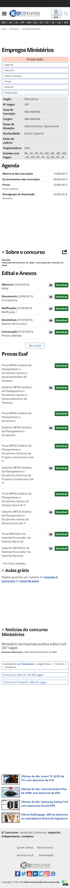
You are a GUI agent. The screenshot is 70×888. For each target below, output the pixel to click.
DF (47, 22)
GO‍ (59, 22)
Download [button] (61, 365)
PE (43, 157)
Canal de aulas (29, 581)
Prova (7, 81)
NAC (4, 22)
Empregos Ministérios (31, 29)
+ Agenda (8, 64)
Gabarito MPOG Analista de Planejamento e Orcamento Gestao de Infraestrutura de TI (16, 517)
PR (38, 157)
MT (53, 153)
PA (27, 157)
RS (57, 157)
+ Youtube (58, 663)
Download (61, 284)
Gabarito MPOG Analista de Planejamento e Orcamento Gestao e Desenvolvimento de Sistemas (16, 394)
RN (52, 157)
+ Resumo (8, 70)
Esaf (27, 148)
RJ (48, 157)
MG (64, 153)
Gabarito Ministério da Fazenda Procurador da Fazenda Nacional (16, 551)
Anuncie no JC (25, 855)
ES (53, 22)
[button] (51, 285)
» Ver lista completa (14, 563)
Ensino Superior (34, 133)
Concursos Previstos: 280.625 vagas (25, 682)
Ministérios (31, 99)
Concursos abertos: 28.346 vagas (23, 675)
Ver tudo (35, 345)
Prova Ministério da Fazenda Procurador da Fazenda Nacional (16, 537)
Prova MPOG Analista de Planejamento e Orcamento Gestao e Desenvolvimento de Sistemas (16, 373)
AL (16, 22)
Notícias (8, 86)
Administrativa (33, 126)
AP (22, 22)
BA (35, 22)
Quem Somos (25, 847)
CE (41, 22)
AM (29, 22)
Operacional (51, 126)
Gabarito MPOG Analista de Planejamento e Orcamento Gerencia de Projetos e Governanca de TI (18, 475)
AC (11, 22)
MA (66, 22)
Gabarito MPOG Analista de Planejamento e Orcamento (16, 431)
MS (58, 153)
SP (62, 157)
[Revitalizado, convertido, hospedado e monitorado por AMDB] (65, 882)
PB (32, 157)
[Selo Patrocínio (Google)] (56, 13)
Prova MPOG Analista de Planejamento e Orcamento (16, 417)
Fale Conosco (45, 847)
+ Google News (43, 663)
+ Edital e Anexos (12, 75)
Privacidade (46, 855)
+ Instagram (9, 667)
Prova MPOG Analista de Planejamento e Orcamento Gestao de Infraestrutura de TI (16, 499)
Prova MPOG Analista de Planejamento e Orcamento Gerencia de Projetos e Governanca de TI (18, 453)
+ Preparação (10, 92)
